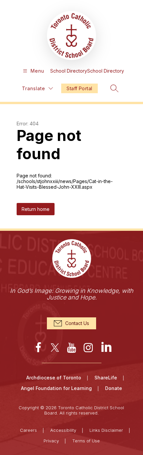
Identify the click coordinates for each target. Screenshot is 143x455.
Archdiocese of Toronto (53, 377)
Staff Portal (79, 88)
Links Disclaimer (106, 430)
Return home (36, 209)
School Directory (68, 71)
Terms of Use (86, 440)
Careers (28, 430)
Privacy (51, 440)
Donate (113, 388)
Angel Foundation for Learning (56, 388)
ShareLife (105, 377)
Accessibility (63, 430)
